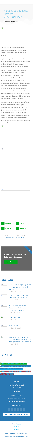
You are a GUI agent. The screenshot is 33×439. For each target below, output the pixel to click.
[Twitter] (12, 409)
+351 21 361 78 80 (17, 395)
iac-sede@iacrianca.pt (18, 402)
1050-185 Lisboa (16, 387)
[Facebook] (9, 409)
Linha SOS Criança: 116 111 (18, 364)
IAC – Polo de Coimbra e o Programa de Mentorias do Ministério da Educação (17, 308)
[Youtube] (15, 409)
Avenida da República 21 (16, 385)
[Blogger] (24, 409)
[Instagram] (21, 409)
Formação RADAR (15, 317)
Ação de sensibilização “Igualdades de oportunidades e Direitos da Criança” (20, 287)
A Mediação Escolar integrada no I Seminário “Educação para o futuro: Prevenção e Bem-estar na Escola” (20, 339)
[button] (8, 223)
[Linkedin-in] (18, 409)
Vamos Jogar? (13, 326)
